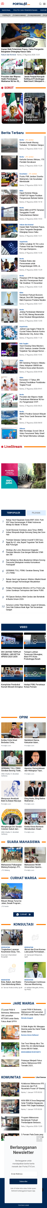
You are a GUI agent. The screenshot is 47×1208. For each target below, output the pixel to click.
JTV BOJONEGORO (34, 15)
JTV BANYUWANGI (19, 15)
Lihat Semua (41, 1077)
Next (44, 108)
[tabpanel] (23, 565)
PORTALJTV (6, 15)
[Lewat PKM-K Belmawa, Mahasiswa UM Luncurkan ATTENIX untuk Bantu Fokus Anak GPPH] (10, 1015)
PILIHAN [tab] (36, 513)
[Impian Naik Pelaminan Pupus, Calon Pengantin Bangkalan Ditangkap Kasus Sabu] (23, 35)
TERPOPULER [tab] (13, 513)
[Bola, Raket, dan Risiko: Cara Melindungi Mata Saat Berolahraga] (12, 970)
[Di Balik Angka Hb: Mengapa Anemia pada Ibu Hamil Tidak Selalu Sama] (10, 1032)
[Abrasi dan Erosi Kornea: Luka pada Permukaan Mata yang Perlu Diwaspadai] (35, 937)
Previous (3, 108)
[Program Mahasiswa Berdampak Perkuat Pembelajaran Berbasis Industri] (10, 1123)
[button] (40, 3)
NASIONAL (6, 10)
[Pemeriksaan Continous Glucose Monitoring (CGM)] (35, 970)
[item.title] (9, 145)
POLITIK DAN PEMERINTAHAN (25, 10)
